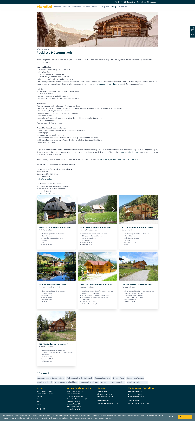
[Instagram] (44, 409)
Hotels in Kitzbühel (44, 382)
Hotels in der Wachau (135, 378)
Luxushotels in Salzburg (89, 382)
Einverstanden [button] (185, 417)
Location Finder (72, 404)
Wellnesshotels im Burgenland (113, 382)
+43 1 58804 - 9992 (105, 394)
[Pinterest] (121, 2)
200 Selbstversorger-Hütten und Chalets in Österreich (117, 159)
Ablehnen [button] (172, 417)
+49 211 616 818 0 (136, 394)
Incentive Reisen (73, 401)
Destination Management (76, 399)
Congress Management (75, 396)
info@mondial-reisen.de (46, 193)
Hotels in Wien (118, 378)
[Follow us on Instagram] (116, 2)
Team (38, 401)
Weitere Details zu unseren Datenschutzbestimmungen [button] (93, 418)
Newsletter (130, 2)
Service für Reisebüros (44, 391)
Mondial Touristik (73, 406)
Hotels (57, 6)
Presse (39, 404)
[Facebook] (37, 409)
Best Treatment (72, 394)
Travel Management (74, 391)
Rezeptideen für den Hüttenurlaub (110, 84)
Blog (113, 6)
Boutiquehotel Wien (102, 378)
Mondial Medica (72, 409)
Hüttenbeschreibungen (129, 152)
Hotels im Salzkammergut (137, 382)
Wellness (76, 6)
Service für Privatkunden (45, 394)
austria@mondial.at (44, 179)
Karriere (39, 396)
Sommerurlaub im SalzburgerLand (50, 378)
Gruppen (105, 6)
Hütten (66, 6)
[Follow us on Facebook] (118, 2)
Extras (95, 6)
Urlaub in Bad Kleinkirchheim (66, 382)
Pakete (86, 6)
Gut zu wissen (41, 399)
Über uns (122, 6)
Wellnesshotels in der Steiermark (79, 378)
